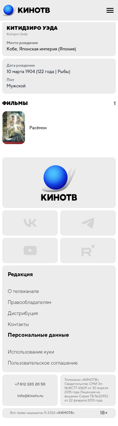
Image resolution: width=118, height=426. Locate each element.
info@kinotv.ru (30, 395)
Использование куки (31, 352)
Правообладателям (29, 302)
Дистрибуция (23, 313)
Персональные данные (38, 335)
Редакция (20, 274)
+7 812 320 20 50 (30, 384)
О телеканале (23, 291)
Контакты (18, 324)
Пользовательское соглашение (43, 363)
